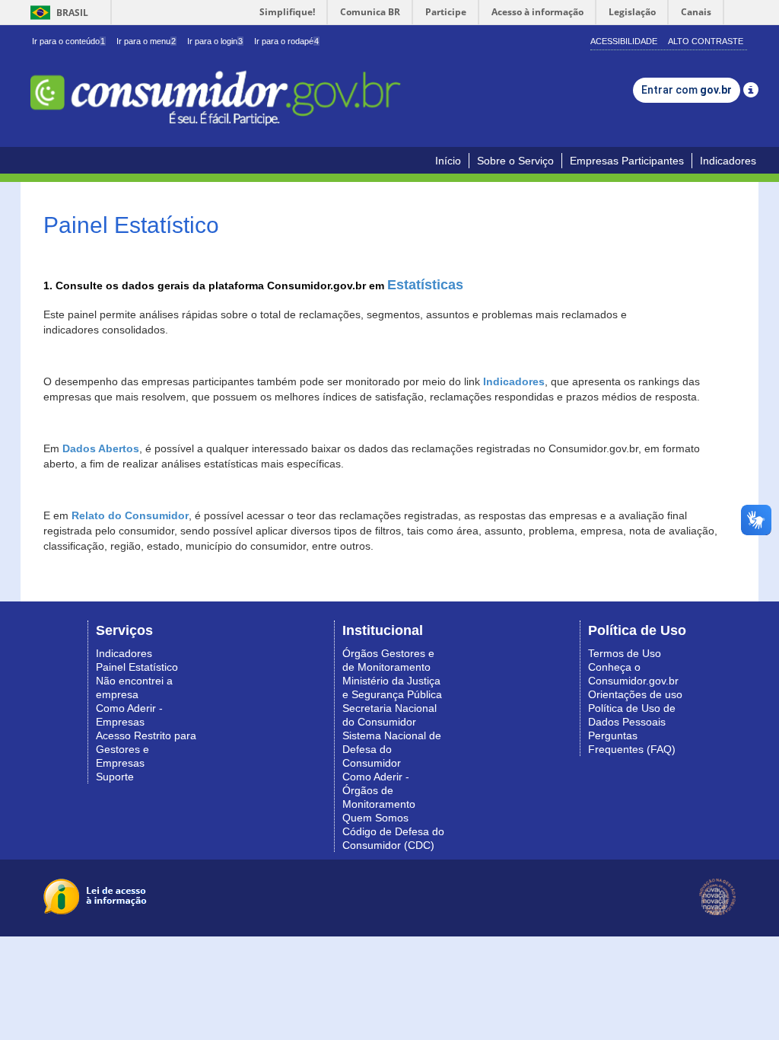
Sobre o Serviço (515, 161)
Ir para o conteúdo (68, 41)
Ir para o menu (146, 41)
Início (448, 161)
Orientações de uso (635, 694)
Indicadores (728, 161)
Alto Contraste (705, 41)
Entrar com (686, 90)
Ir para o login (215, 41)
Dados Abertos (100, 448)
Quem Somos (375, 818)
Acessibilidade (623, 41)
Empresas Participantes (627, 161)
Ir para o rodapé (286, 41)
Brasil (56, 12)
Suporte (115, 776)
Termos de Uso (624, 653)
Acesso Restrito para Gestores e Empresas (146, 749)
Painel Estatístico (137, 667)
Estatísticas (425, 284)
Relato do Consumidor (130, 515)
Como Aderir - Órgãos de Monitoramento (378, 790)
